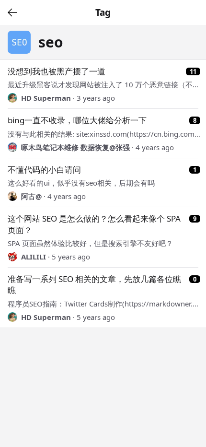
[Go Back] (12, 12)
